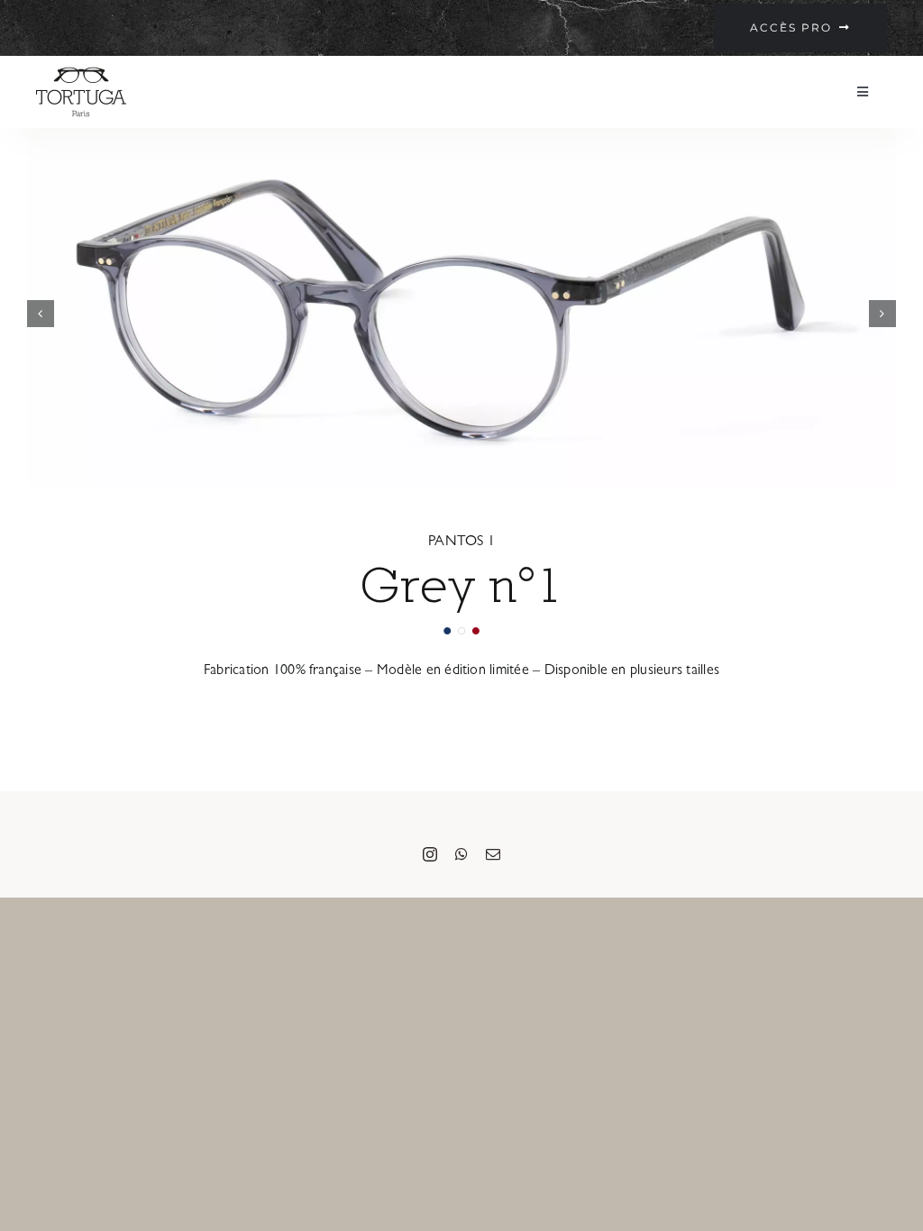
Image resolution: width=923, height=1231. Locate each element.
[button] (40, 313)
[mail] (493, 854)
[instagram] (430, 854)
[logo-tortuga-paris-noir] (81, 72)
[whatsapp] (461, 854)
